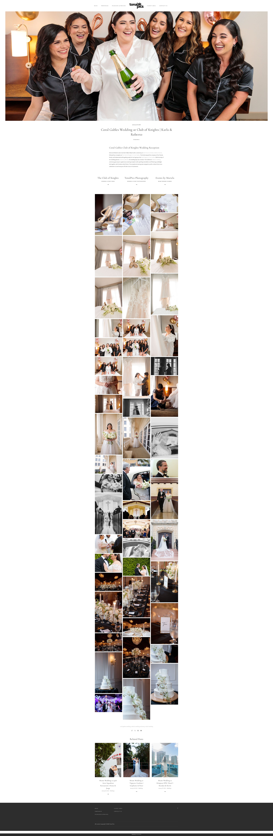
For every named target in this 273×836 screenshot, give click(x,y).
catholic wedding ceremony (138, 726)
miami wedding (149, 726)
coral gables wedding (125, 726)
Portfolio (104, 5)
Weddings (136, 139)
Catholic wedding (156, 159)
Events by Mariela (124, 159)
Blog (96, 5)
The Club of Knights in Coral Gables (131, 155)
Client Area (151, 5)
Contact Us (163, 5)
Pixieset (138, 834)
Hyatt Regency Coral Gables (148, 157)
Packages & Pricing (119, 5)
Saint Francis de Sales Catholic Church (152, 152)
